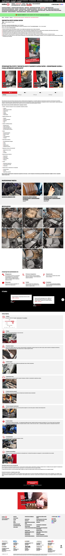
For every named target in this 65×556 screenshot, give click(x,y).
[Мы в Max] (62, 4)
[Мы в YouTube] (59, 4)
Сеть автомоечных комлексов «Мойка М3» (7, 4)
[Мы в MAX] (59, 516)
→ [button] (62, 299)
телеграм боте (19, 318)
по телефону (25, 318)
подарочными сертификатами (44, 14)
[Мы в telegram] (61, 4)
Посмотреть (12, 217)
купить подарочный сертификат (55, 283)
